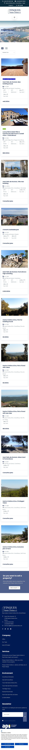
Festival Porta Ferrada (7, 691)
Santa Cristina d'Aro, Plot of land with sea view (14, 412)
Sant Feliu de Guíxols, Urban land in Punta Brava (14, 458)
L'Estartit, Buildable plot (11, 230)
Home (4, 33)
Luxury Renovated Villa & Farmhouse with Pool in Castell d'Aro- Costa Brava (13, 133)
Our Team (4, 642)
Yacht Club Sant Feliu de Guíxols (10, 694)
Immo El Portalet (6, 645)
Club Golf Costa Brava (7, 680)
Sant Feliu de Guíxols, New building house (12, 83)
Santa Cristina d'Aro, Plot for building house (12, 320)
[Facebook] (16, 5)
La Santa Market (6, 697)
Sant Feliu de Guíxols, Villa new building (13, 182)
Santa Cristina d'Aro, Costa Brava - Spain (15, 3)
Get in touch (13, 587)
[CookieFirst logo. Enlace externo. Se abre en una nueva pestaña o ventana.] (1, 731)
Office (3, 639)
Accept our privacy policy (9, 720)
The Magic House (6, 688)
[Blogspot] (20, 5)
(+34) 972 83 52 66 (8, 1)
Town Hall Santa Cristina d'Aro (9, 682)
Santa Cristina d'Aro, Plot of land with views (14, 366)
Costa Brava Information (8, 677)
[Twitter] (18, 5)
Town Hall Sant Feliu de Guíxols (10, 685)
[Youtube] (22, 5)
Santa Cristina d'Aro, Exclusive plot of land (13, 548)
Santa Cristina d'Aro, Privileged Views (13, 502)
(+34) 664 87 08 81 (20, 1)
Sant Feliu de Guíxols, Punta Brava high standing (14, 272)
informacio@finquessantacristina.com (13, 625)
